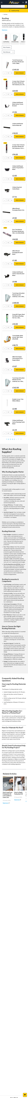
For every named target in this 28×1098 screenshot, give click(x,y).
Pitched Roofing (15, 41)
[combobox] (13, 6)
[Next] (24, 785)
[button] (1, 2)
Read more (4, 30)
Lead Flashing (6, 41)
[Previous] (5, 785)
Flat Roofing (23, 41)
